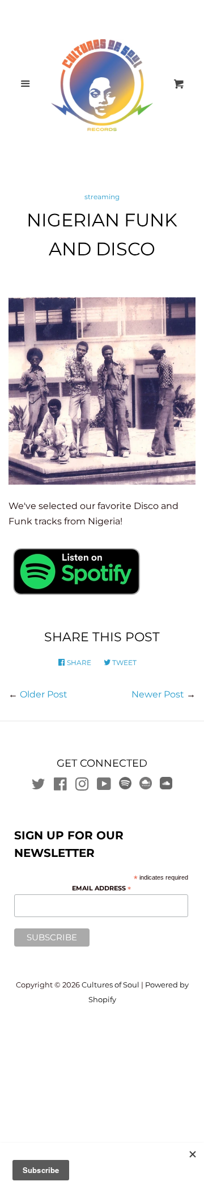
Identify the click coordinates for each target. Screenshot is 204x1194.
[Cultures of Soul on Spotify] (125, 786)
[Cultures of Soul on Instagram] (82, 786)
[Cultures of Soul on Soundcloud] (166, 786)
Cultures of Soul (110, 985)
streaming (102, 196)
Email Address (101, 889)
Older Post (43, 694)
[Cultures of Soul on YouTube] (104, 786)
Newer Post (157, 694)
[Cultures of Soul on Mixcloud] (145, 786)
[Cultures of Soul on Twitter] (38, 786)
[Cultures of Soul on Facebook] (60, 786)
